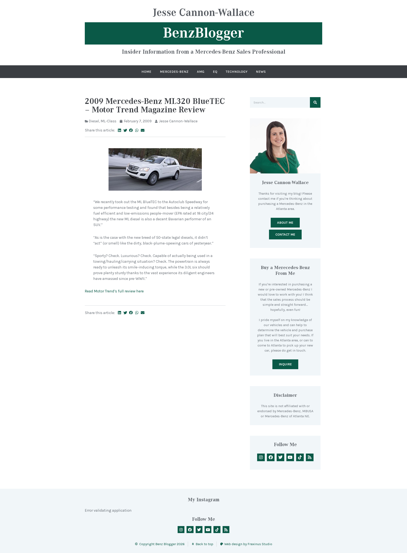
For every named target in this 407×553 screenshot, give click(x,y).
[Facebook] (271, 457)
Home (146, 72)
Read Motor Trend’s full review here (114, 291)
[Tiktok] (300, 457)
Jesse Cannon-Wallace (203, 13)
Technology (236, 72)
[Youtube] (290, 457)
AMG (200, 72)
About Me (285, 223)
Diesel (94, 121)
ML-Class (108, 121)
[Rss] (310, 457)
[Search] (315, 102)
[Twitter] (280, 457)
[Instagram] (261, 457)
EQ (215, 72)
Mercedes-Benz (174, 72)
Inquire (285, 364)
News (261, 72)
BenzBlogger (203, 32)
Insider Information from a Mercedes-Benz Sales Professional (203, 51)
